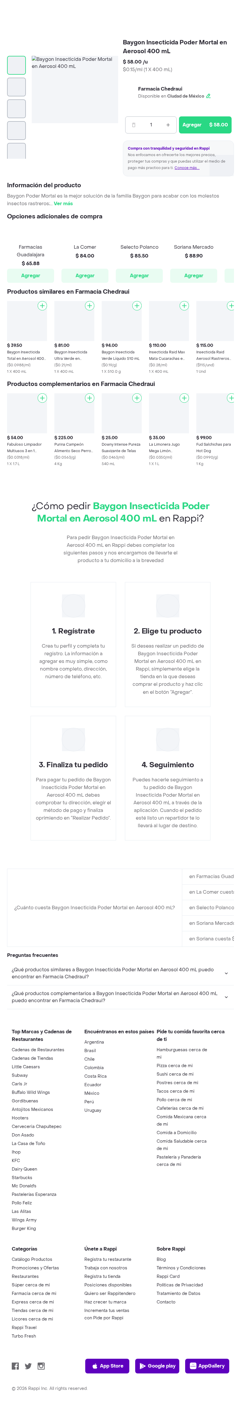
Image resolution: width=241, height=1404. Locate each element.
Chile (89, 1059)
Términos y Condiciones (181, 1268)
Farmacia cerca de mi (34, 1293)
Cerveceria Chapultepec (37, 1126)
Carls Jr (19, 1084)
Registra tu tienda (102, 1276)
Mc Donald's (24, 1186)
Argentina (94, 1042)
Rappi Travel (24, 1328)
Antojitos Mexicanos (32, 1109)
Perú (89, 1102)
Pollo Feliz (22, 1203)
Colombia (94, 1068)
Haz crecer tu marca (105, 1302)
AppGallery (211, 1366)
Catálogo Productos (32, 1259)
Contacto (166, 1302)
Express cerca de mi (33, 1302)
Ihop (16, 1152)
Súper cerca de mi (31, 1285)
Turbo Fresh (24, 1336)
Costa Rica (95, 1076)
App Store (111, 1366)
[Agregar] (42, 305)
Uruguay (92, 1110)
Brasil (90, 1051)
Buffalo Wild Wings (31, 1092)
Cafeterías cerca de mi (180, 1108)
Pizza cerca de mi (175, 1066)
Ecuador (92, 1085)
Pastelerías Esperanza (34, 1194)
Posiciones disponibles (108, 1285)
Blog (161, 1259)
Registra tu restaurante (107, 1259)
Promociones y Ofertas (35, 1268)
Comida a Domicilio (177, 1133)
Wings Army (24, 1220)
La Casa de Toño (28, 1143)
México (91, 1093)
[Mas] (168, 125)
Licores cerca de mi (32, 1319)
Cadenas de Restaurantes (38, 1050)
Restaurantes (25, 1276)
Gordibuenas (25, 1101)
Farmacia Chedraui (160, 89)
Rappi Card (168, 1276)
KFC (16, 1161)
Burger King (24, 1228)
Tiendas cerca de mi (32, 1310)
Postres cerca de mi (177, 1083)
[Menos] (134, 125)
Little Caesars (26, 1067)
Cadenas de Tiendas (32, 1058)
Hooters (20, 1118)
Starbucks (22, 1178)
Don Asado (23, 1135)
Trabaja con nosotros (105, 1268)
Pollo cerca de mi (174, 1100)
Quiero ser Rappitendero (109, 1293)
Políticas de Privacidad (180, 1285)
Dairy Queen (24, 1169)
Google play (161, 1366)
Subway (20, 1075)
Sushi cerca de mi (175, 1074)
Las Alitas (21, 1211)
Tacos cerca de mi (176, 1091)
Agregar (30, 276)
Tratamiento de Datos (178, 1293)
